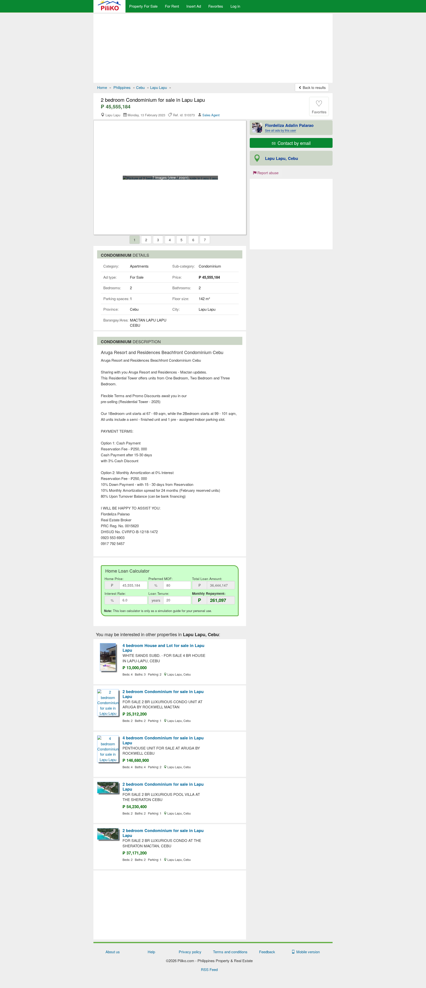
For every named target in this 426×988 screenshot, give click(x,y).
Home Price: (114, 578)
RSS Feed (209, 969)
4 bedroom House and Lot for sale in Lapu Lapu (163, 647)
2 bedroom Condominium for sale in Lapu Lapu (163, 693)
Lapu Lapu (158, 87)
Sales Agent (211, 115)
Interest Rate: (115, 593)
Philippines (122, 87)
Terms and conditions (230, 951)
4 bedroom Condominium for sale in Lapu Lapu (163, 740)
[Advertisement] (213, 48)
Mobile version (307, 951)
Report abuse (267, 172)
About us (113, 951)
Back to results (314, 87)
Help (151, 951)
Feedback (267, 951)
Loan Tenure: (158, 593)
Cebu (140, 87)
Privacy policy (190, 951)
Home (102, 87)
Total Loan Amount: (207, 578)
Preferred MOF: (160, 578)
